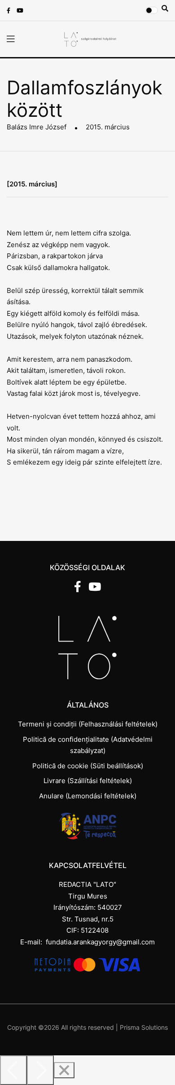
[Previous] (13, 1070)
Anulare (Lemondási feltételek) (87, 796)
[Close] (64, 1070)
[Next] (40, 1070)
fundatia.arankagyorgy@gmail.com (100, 942)
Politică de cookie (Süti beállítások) (87, 766)
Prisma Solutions (144, 1027)
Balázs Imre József (36, 127)
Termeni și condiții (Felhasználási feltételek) (88, 724)
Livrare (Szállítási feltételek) (88, 780)
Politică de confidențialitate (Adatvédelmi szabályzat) (88, 745)
